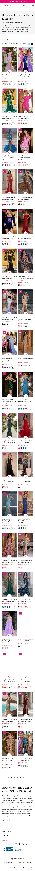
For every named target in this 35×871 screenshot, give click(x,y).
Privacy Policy (21, 867)
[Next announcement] (28, 1)
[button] (2, 5)
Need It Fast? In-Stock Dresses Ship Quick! (18, 1)
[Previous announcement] (7, 1)
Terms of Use (13, 867)
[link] (27, 5)
